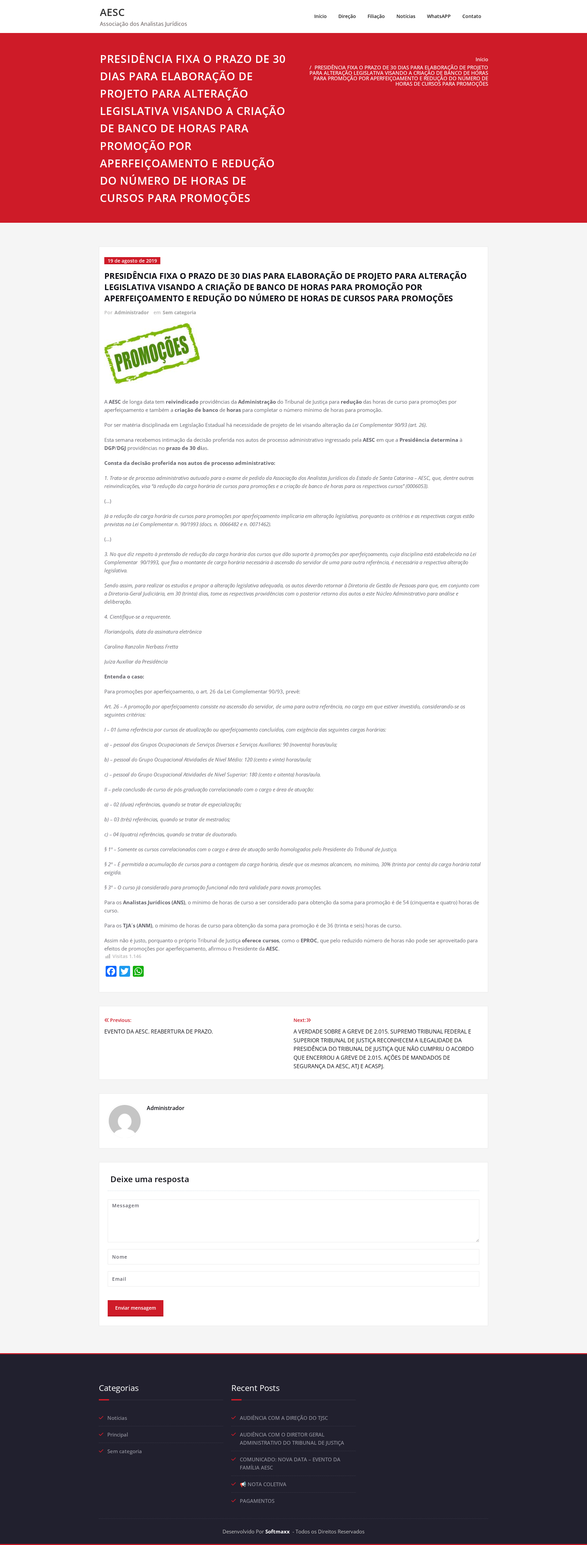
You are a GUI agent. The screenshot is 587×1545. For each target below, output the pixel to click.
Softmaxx (277, 1531)
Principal (117, 1434)
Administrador (131, 312)
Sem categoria (179, 312)
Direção (347, 16)
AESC (112, 12)
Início (320, 16)
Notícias (405, 16)
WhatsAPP (439, 16)
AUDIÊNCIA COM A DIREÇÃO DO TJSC (284, 1417)
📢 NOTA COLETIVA (263, 1484)
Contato (471, 16)
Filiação (376, 16)
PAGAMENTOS (257, 1500)
